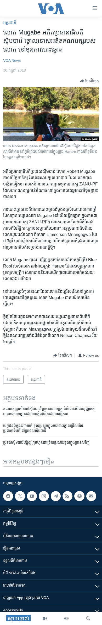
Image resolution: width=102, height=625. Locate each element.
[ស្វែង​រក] (88, 618)
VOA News (12, 60)
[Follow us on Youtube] (32, 496)
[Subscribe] (91, 496)
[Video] (45, 618)
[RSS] (67, 496)
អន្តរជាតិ (9, 23)
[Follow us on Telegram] (56, 496)
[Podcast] (79, 496)
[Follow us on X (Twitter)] (20, 496)
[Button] (89, 81)
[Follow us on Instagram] (44, 496)
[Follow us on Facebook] (8, 496)
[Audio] (66, 618)
